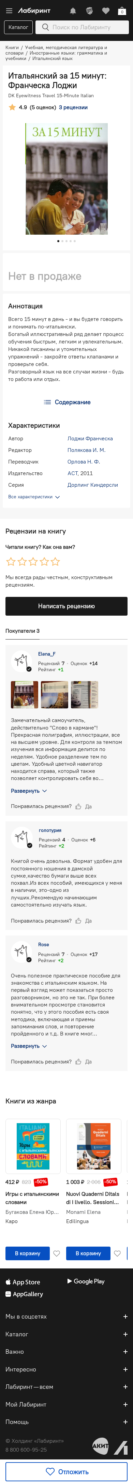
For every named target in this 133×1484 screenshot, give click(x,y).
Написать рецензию (66, 606)
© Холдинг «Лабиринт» (34, 1441)
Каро (11, 1221)
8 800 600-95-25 (26, 1449)
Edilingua (77, 1221)
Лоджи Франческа (90, 438)
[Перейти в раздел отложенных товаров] (106, 11)
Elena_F (47, 654)
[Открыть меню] (9, 11)
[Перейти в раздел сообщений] (73, 11)
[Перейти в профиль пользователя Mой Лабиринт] (89, 11)
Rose (43, 944)
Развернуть (25, 791)
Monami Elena (83, 1212)
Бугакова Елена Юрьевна (33, 1212)
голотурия (50, 830)
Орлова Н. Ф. (84, 461)
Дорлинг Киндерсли (93, 485)
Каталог (18, 27)
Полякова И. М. (87, 450)
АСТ (72, 473)
